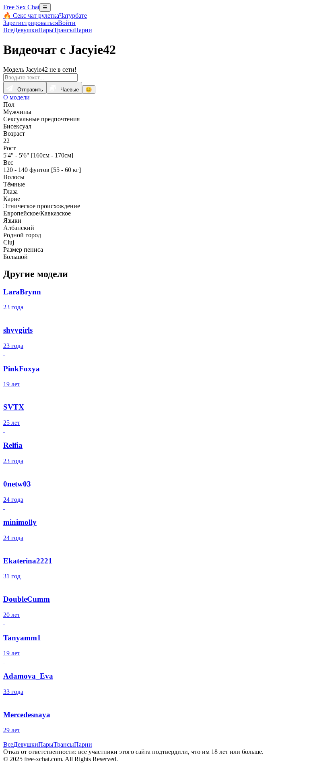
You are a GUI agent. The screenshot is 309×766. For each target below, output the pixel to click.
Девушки (25, 30)
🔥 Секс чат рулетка (31, 15)
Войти (67, 22)
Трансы (64, 30)
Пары (46, 30)
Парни (83, 30)
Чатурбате (73, 15)
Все (8, 30)
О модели (16, 97)
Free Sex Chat (21, 7)
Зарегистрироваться (30, 22)
